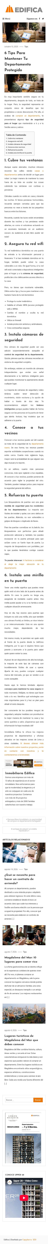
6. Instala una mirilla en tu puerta (19, 153)
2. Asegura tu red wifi (14, 141)
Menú (7, 19)
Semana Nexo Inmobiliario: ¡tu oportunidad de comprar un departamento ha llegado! (25, 820)
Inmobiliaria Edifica (20, 773)
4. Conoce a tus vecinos (15, 147)
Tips (26, 46)
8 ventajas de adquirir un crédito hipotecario (24, 830)
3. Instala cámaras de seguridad (18, 144)
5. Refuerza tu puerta (14, 150)
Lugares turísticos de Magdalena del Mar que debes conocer (21, 1040)
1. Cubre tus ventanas (14, 138)
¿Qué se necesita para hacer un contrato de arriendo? (19, 879)
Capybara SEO (29, 1240)
